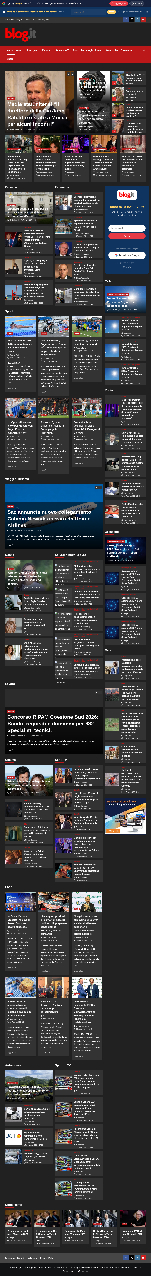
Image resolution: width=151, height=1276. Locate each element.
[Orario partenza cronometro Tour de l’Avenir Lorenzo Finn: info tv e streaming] (63, 1188)
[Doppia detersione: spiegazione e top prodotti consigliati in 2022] (13, 625)
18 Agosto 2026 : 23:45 (34, 842)
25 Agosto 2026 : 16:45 (29, 1098)
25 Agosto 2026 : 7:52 (34, 664)
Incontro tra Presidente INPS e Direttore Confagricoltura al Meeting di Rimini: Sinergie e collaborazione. (84, 1012)
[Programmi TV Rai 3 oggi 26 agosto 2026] (133, 1218)
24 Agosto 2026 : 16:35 (84, 940)
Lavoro (99, 50)
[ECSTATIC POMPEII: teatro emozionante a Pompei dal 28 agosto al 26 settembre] (133, 144)
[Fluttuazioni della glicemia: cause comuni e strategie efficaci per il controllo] (63, 571)
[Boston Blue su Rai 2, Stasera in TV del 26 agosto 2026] (104, 1218)
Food (75, 50)
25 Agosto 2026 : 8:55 (84, 785)
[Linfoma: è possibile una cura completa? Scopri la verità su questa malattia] (63, 595)
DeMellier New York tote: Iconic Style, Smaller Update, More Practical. (37, 601)
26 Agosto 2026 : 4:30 (131, 424)
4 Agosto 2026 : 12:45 (84, 809)
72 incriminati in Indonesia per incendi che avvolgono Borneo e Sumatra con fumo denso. (132, 692)
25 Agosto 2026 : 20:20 (132, 705)
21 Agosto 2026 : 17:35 (34, 1163)
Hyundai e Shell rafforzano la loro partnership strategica (35, 1135)
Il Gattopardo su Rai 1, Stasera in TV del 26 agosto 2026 (46, 1234)
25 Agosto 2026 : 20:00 (34, 611)
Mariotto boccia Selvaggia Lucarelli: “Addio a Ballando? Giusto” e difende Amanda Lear (103, 162)
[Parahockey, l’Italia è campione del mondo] (87, 326)
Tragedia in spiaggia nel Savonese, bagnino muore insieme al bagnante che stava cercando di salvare (36, 290)
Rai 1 (10, 1224)
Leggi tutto (12, 388)
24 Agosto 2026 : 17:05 (34, 1145)
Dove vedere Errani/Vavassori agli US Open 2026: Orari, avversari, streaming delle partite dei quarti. (87, 1161)
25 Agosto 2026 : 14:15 (132, 762)
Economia (78, 194)
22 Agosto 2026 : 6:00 (131, 643)
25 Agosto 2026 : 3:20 (84, 1198)
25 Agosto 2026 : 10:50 (18, 439)
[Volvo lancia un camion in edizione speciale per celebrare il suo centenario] (13, 1114)
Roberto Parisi (15, 355)
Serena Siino (30, 632)
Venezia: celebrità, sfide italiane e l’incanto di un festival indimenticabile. (86, 820)
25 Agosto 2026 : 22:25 (33, 129)
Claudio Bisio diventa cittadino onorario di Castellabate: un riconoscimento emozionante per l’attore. (87, 844)
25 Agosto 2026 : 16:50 (84, 351)
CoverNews (69, 1271)
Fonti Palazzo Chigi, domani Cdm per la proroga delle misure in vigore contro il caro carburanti (132, 462)
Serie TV (77, 766)
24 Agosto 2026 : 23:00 (84, 439)
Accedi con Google (129, 255)
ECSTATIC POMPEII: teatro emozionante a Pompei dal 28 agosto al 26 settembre (132, 162)
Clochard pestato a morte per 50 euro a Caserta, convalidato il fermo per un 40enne (27, 212)
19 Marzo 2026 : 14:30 (132, 359)
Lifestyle (32, 50)
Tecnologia (87, 50)
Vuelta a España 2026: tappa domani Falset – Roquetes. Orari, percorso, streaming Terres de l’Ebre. (85, 1108)
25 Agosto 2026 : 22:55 (34, 303)
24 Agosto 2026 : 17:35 (84, 304)
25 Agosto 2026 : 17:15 (84, 236)
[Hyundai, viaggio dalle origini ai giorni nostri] (13, 1156)
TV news (40, 1224)
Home (10, 50)
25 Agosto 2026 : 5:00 (51, 439)
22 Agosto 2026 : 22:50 (84, 1029)
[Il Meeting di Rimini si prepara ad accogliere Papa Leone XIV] (112, 488)
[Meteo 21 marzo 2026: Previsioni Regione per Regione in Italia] (112, 326)
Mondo (11, 99)
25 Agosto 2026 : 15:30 (51, 940)
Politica (124, 396)
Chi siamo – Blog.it (13, 19)
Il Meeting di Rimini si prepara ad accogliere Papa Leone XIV (132, 486)
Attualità (27, 227)
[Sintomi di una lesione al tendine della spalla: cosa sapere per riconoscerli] (63, 668)
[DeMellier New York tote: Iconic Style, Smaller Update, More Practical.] (13, 602)
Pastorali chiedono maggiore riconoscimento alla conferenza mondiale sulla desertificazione (132, 665)
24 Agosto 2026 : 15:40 (18, 1022)
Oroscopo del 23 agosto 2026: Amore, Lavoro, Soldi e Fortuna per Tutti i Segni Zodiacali (131, 604)
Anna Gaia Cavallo (45, 172)
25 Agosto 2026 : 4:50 (131, 523)
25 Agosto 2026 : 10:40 (132, 496)
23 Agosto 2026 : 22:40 (51, 1018)
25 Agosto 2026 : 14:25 (132, 738)
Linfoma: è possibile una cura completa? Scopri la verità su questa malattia (87, 594)
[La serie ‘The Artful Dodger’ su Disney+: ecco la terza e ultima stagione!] (13, 857)
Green (110, 294)
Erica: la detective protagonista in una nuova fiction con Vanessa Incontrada (28, 785)
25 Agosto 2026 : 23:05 (84, 212)
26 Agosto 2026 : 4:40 (17, 358)
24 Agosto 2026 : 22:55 (34, 1124)
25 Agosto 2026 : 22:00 (104, 175)
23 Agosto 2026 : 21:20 (32, 793)
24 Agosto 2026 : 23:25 (84, 281)
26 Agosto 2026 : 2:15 (34, 252)
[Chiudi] (147, 3)
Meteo (10, 59)
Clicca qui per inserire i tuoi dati (130, 12)
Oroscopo (126, 50)
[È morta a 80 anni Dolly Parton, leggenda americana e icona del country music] (75, 144)
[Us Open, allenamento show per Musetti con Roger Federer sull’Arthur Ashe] (20, 408)
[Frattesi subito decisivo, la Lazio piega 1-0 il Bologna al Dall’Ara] (87, 408)
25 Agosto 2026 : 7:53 (84, 582)
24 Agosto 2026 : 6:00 (131, 590)
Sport (10, 333)
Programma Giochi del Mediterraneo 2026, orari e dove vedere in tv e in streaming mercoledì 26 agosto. (86, 1135)
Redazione (30, 19)
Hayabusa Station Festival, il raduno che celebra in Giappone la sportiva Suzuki (27, 1090)
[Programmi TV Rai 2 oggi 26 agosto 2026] (75, 1218)
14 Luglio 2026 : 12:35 (84, 880)
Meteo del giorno (121, 294)
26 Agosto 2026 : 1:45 (34, 588)
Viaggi (10, 506)
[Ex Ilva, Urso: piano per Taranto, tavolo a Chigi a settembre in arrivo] (63, 249)
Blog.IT (111, 560)
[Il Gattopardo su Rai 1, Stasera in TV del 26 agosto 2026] (47, 1218)
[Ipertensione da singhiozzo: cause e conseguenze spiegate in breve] (63, 644)
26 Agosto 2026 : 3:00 (84, 1094)
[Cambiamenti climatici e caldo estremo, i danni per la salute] (112, 752)
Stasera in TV (62, 50)
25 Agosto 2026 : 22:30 (132, 448)
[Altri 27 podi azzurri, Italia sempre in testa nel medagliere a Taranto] (20, 326)
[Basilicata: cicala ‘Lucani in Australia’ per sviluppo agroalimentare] (53, 987)
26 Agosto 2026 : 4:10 (17, 178)
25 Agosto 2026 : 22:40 (51, 361)
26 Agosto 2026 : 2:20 (28, 531)
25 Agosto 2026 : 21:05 (84, 1120)
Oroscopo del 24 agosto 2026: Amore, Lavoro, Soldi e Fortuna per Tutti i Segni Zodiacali (131, 577)
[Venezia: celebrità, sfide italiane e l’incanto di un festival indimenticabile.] (63, 821)
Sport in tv (78, 1072)
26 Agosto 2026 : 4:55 (28, 220)
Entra (127, 236)
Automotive (111, 50)
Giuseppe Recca (16, 129)
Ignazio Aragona (87, 94)
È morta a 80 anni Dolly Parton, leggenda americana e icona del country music (75, 162)
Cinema (11, 777)
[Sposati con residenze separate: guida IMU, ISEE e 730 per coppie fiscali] (63, 226)
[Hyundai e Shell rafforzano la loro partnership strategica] (13, 1137)
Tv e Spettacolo (14, 149)
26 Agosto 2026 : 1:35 (34, 276)
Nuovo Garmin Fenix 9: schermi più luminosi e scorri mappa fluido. (93, 86)
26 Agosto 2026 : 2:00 (89, 97)
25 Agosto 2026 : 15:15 (84, 1147)
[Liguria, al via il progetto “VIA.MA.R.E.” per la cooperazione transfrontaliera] (13, 266)
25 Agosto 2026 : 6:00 (125, 560)
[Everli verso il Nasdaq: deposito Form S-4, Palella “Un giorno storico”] (63, 271)
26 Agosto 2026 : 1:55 (89, 129)
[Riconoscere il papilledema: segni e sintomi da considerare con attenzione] (63, 619)
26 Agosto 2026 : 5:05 (75, 1240)
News (18, 50)
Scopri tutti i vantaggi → (127, 263)
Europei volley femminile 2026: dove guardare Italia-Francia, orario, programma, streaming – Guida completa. (86, 1081)
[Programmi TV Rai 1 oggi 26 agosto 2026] (18, 1218)
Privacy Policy (44, 19)
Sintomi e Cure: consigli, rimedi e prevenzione (86, 562)
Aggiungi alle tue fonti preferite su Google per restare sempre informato (44, 3)
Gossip (128, 72)
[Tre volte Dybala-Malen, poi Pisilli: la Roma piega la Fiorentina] (53, 408)
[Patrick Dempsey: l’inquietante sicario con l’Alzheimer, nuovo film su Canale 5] (13, 809)
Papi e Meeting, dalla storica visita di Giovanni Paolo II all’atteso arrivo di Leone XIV (132, 510)
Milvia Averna (14, 175)
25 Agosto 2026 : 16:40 (132, 475)
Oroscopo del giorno (116, 541)
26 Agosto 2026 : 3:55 (46, 175)
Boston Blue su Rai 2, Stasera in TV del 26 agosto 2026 (103, 1234)
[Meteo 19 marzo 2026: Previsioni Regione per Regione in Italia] (112, 374)
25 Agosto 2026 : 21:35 (36, 736)
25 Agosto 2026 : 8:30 (131, 792)
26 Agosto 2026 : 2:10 (131, 678)
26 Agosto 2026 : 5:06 (17, 1240)
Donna (46, 50)
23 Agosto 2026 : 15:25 (34, 819)
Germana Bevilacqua (33, 662)
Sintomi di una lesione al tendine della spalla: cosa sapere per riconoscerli (87, 667)
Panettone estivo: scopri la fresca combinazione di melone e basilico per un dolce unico (19, 1008)
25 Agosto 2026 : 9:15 (84, 1174)
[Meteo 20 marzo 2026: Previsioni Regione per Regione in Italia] (112, 350)
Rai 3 (125, 1224)
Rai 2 (67, 1224)
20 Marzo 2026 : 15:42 (132, 336)
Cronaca (11, 205)
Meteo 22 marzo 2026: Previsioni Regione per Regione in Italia (121, 302)
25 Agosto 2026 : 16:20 (132, 175)
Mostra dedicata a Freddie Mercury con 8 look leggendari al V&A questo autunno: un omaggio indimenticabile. (53, 518)
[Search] (144, 49)
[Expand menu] (23, 50)
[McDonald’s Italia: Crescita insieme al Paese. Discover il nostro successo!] (20, 902)
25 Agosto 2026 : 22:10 (18, 933)
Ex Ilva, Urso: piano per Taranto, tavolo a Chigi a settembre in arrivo (86, 247)
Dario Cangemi (15, 793)
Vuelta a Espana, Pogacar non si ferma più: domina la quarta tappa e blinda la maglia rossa (53, 347)
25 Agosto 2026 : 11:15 (84, 257)
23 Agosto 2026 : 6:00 (131, 616)
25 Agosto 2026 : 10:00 (34, 634)
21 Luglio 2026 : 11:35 (84, 856)
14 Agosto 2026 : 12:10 (34, 866)
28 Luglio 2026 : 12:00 (84, 829)
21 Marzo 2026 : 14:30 (128, 310)
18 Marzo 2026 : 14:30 (132, 383)
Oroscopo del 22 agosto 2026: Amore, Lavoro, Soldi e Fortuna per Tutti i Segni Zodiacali (131, 631)
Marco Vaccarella (82, 210)
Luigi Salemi (128, 676)
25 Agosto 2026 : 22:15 (75, 175)
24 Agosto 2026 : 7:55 (84, 655)
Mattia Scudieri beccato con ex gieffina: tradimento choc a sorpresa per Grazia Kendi (46, 162)
